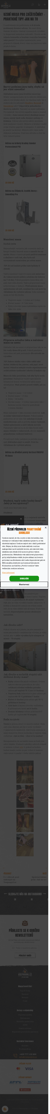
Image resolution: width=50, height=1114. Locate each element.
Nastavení (24, 584)
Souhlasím (24, 578)
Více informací (8, 573)
